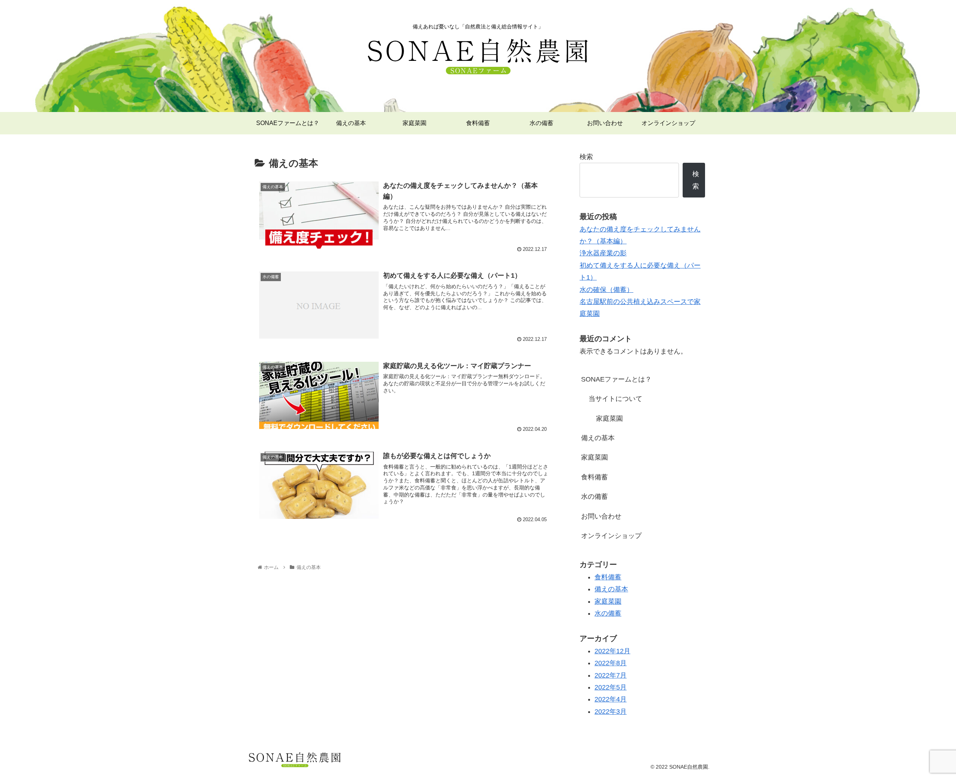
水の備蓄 (594, 496)
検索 (586, 157)
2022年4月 (611, 699)
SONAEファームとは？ (616, 379)
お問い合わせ (601, 516)
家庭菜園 (609, 418)
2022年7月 (611, 675)
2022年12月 (612, 651)
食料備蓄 (594, 477)
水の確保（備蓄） (606, 289)
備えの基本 (598, 438)
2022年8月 (611, 663)
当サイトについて (615, 398)
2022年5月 (611, 687)
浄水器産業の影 (603, 253)
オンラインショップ (611, 535)
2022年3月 (611, 711)
